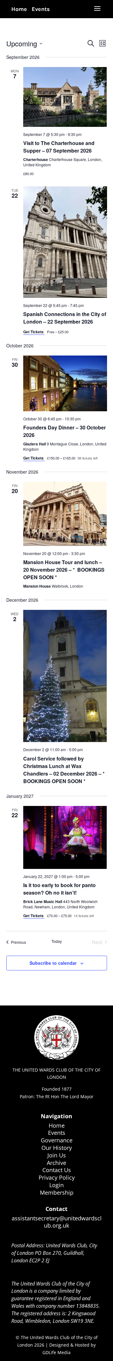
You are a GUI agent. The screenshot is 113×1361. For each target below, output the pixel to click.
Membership (56, 1192)
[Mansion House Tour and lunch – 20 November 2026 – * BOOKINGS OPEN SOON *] (65, 514)
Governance (57, 1140)
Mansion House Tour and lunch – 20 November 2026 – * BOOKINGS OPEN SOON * (64, 569)
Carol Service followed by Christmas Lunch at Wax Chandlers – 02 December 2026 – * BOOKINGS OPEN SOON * (64, 770)
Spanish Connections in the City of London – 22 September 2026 (64, 317)
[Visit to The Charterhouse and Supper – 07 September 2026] (65, 97)
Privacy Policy (57, 1177)
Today (56, 941)
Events (41, 9)
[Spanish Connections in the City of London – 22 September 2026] (65, 242)
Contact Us (56, 1170)
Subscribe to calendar (53, 963)
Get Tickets (34, 332)
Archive (56, 1162)
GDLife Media (56, 1352)
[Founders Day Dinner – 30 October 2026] (65, 383)
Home (19, 9)
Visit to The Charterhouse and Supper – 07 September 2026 (58, 146)
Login (56, 1185)
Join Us (56, 1155)
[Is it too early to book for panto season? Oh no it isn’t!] (65, 837)
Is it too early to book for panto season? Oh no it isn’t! (59, 888)
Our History (56, 1147)
